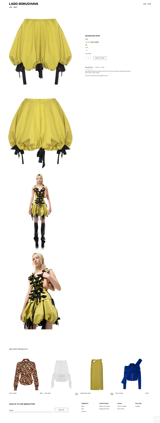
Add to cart (100, 58)
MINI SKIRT (48, 393)
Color (87, 42)
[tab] (89, 67)
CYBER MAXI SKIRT (85, 393)
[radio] (86, 45)
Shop (10, 7)
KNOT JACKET (119, 393)
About (15, 7)
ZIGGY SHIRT (13, 393)
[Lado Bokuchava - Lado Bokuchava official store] (23, 4)
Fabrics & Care (99, 67)
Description (89, 67)
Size (86, 47)
